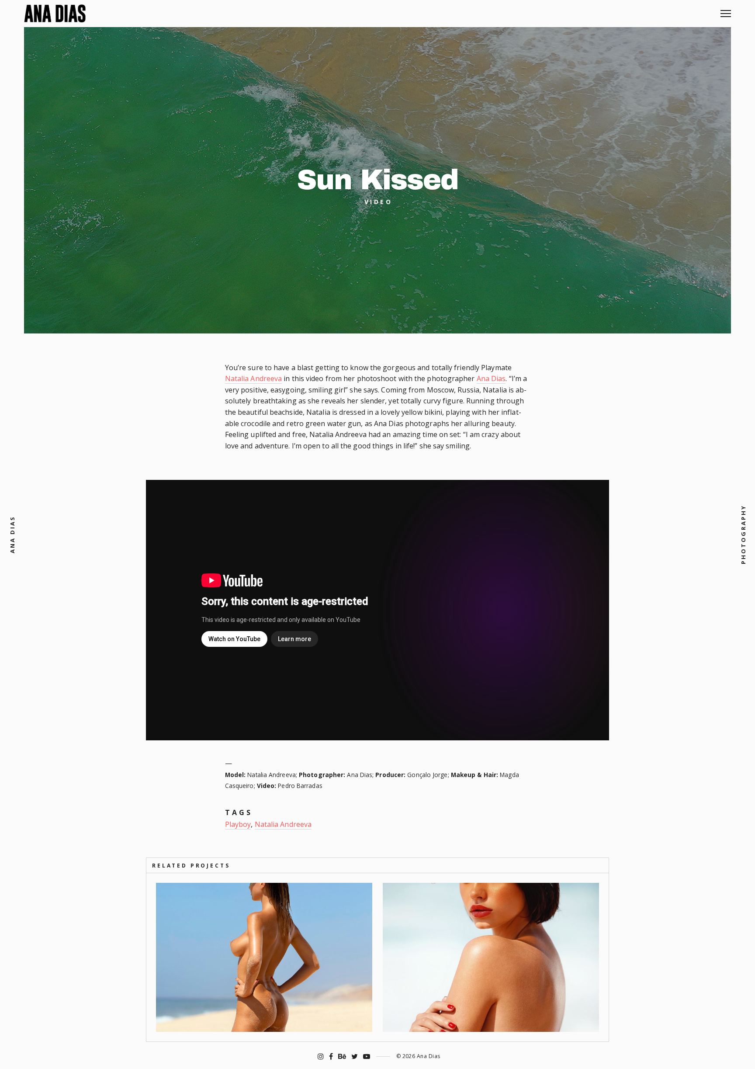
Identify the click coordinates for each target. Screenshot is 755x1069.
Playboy (238, 824)
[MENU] (725, 10)
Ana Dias (491, 378)
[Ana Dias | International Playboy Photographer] (55, 13)
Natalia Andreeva (253, 378)
